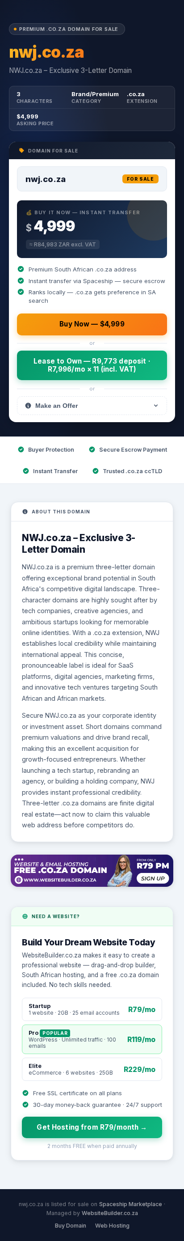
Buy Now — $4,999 (91, 324)
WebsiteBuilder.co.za (110, 1213)
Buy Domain (70, 1225)
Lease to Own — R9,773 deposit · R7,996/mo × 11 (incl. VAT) (92, 365)
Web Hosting (112, 1225)
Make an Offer (56, 405)
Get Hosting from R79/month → (92, 1127)
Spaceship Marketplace (130, 1204)
